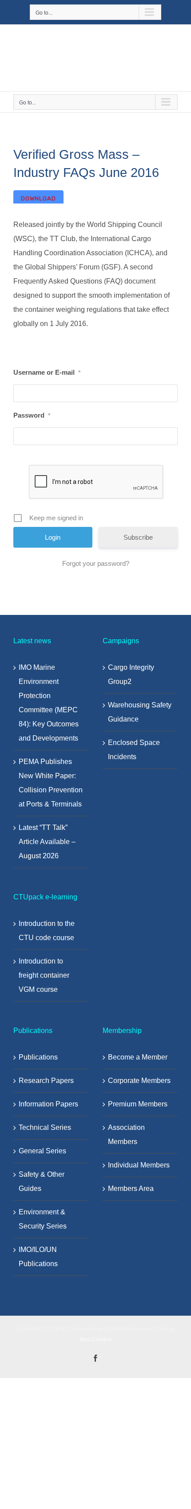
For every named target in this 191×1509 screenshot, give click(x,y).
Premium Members (137, 1104)
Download (38, 198)
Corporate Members (139, 1080)
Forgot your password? (95, 563)
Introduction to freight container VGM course (44, 975)
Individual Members (139, 1165)
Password (31, 415)
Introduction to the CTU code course (47, 930)
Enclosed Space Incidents (134, 749)
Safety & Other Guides (41, 1181)
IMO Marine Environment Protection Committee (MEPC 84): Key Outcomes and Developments (49, 703)
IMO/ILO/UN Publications (38, 1256)
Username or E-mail (46, 372)
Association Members (126, 1134)
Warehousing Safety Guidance (139, 712)
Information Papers (48, 1104)
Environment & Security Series (43, 1219)
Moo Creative (96, 1339)
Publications (38, 1057)
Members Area (131, 1188)
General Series (42, 1151)
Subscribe (138, 537)
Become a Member (137, 1057)
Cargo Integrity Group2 (131, 674)
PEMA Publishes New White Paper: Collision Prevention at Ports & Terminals (51, 783)
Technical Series (45, 1127)
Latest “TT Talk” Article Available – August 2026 (47, 842)
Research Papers (46, 1080)
